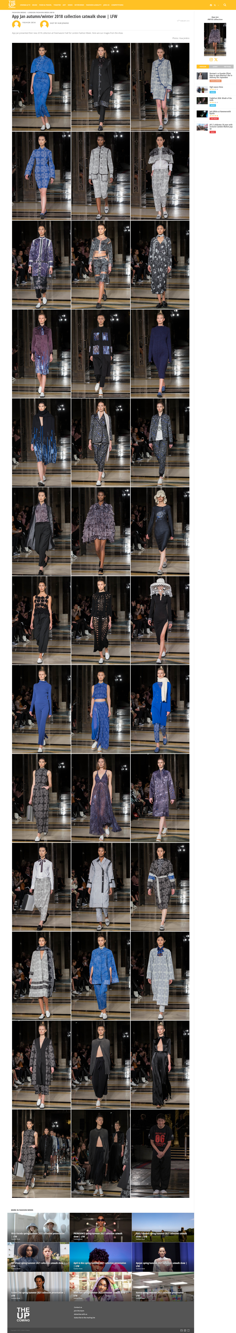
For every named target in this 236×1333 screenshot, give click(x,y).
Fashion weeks (19, 12)
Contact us (78, 1307)
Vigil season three (216, 87)
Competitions (117, 5)
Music (34, 5)
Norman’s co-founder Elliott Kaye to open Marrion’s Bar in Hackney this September (221, 75)
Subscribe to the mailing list (84, 1317)
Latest (215, 67)
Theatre (57, 5)
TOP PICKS (227, 67)
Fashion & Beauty (93, 5)
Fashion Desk (29, 22)
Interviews (79, 5)
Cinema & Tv (25, 5)
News (70, 5)
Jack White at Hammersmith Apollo (220, 112)
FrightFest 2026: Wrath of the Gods (221, 99)
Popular (203, 67)
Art (64, 5)
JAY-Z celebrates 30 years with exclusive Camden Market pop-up (221, 127)
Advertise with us (80, 1314)
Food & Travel (45, 5)
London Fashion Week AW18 (41, 12)
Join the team (79, 1311)
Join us (106, 5)
